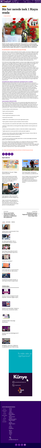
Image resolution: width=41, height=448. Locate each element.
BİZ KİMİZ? (4, 421)
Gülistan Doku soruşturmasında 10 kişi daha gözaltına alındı (10, 232)
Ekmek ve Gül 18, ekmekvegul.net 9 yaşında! (10, 333)
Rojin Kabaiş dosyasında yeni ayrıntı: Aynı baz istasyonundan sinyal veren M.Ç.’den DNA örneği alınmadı (10, 252)
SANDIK (4, 413)
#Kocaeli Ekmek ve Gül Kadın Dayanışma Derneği (24, 150)
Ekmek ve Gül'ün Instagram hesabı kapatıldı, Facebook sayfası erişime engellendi (10, 297)
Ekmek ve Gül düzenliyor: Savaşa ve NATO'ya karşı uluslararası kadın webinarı (10, 310)
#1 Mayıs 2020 (6, 150)
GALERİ (4, 418)
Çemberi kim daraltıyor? (7, 261)
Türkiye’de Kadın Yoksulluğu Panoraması (8, 321)
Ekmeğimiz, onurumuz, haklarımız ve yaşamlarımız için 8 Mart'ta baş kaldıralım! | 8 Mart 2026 (10, 347)
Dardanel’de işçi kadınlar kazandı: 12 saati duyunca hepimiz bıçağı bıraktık (10, 280)
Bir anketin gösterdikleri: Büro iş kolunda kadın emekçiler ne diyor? (9, 242)
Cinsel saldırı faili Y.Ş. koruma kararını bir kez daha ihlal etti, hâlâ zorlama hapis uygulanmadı (10, 271)
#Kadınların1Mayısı (12, 150)
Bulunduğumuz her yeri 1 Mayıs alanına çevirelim (9, 173)
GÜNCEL (4, 409)
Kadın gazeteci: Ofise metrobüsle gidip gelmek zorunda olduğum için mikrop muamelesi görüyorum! (10, 196)
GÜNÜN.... (4, 420)
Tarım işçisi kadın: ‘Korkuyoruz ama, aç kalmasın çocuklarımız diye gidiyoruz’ (30, 173)
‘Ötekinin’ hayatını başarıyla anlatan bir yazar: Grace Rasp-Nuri (29, 214)
